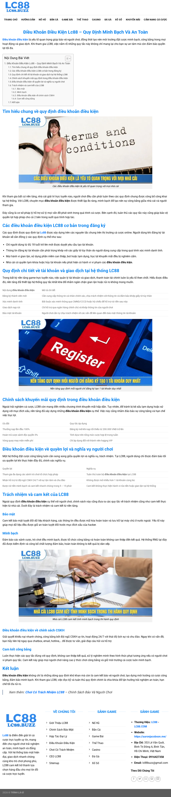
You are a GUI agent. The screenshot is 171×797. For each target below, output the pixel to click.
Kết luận (16, 102)
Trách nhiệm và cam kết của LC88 (28, 85)
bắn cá (54, 19)
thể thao (82, 19)
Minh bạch (21, 92)
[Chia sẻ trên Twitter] (140, 779)
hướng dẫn (28, 19)
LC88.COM (140, 726)
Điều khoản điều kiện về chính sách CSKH (35, 95)
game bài (67, 19)
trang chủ (11, 19)
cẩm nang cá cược (155, 19)
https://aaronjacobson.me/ (150, 736)
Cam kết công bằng (26, 99)
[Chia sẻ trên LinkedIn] (158, 779)
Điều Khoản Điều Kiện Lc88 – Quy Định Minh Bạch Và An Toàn (38, 63)
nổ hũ (42, 19)
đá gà (108, 19)
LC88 (154, 722)
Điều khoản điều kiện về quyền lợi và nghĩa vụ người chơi (38, 81)
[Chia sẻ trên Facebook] (134, 779)
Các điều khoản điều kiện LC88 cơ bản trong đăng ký (36, 71)
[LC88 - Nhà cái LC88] (19, 7)
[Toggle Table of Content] (66, 58)
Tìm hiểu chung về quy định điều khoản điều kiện (35, 67)
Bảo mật (21, 89)
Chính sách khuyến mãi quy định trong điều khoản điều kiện (40, 78)
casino (96, 19)
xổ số (118, 19)
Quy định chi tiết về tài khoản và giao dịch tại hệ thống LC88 (39, 74)
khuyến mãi (133, 19)
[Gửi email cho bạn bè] (146, 779)
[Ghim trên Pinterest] (152, 779)
